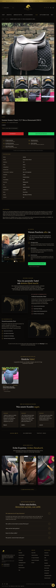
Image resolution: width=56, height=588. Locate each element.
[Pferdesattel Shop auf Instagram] (2, 584)
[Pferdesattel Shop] (28, 7)
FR (48, 7)
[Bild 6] (21, 95)
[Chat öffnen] (53, 585)
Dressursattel (21, 557)
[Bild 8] (47, 95)
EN (46, 7)
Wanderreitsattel (21, 567)
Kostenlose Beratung (42, 133)
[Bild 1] (8, 82)
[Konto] (51, 8)
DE (44, 7)
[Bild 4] (47, 82)
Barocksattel (21, 565)
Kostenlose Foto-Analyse (37, 263)
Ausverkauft (13, 133)
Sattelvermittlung (44, 14)
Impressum (46, 552)
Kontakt (33, 562)
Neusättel (9, 14)
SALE (37, 14)
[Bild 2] (21, 82)
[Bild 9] (8, 108)
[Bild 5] (8, 95)
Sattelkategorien (28, 14)
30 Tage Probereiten (35, 557)
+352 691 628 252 (6, 564)
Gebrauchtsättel (18, 14)
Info (52, 14)
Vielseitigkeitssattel (22, 562)
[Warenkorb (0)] (53, 8)
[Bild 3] (34, 82)
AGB (45, 557)
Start (3, 14)
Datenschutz (46, 555)
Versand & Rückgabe (35, 560)
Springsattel (21, 560)
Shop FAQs (33, 552)
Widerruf (45, 560)
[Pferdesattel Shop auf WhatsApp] (7, 584)
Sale (19, 570)
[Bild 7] (34, 95)
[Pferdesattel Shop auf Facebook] (5, 584)
